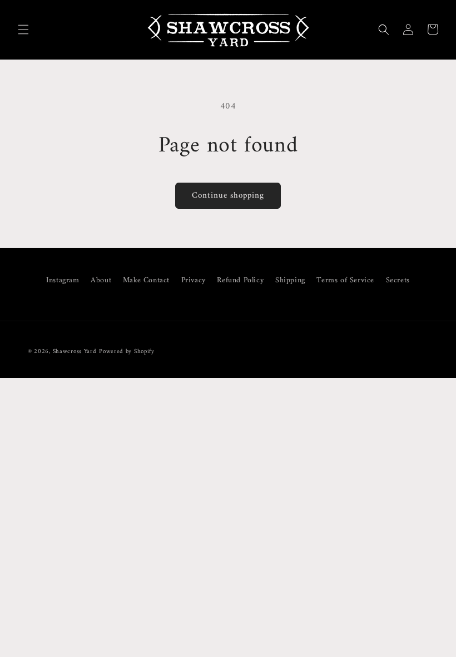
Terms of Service (345, 280)
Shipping (290, 280)
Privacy (193, 280)
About (101, 280)
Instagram (62, 280)
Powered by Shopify (127, 351)
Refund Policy (240, 280)
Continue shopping (228, 195)
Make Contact (146, 280)
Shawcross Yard (75, 351)
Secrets (398, 280)
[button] (23, 29)
